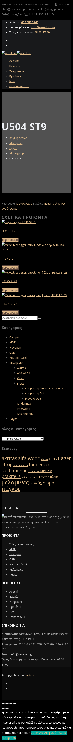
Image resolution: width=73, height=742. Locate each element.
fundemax (39, 465)
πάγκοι (11, 488)
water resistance (29, 477)
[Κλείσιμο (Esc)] (14, 703)
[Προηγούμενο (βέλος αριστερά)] (3, 708)
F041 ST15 (8, 231)
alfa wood (29, 458)
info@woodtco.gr (43, 27)
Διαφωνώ (50, 733)
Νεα (12, 81)
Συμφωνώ (37, 733)
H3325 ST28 (9, 281)
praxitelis (11, 476)
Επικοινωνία (17, 617)
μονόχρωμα (9, 208)
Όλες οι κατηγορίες (21, 544)
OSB (12, 352)
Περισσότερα (10, 240)
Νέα (11, 612)
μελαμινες (59, 203)
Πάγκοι (13, 419)
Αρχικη (14, 61)
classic (44, 459)
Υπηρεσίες (15, 602)
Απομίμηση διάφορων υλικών (44, 388)
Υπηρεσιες (17, 71)
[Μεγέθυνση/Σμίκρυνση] (3, 703)
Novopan (15, 347)
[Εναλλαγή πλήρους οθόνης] (7, 703)
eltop (7, 464)
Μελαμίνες (16, 143)
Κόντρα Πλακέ (18, 358)
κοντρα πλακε (48, 477)
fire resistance (20, 465)
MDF (12, 342)
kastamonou (15, 470)
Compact (15, 337)
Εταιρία (13, 596)
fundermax (24, 403)
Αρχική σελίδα (18, 138)
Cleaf (20, 378)
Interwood (23, 409)
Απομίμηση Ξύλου (36, 393)
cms (53, 458)
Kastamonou (25, 414)
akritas (9, 458)
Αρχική (13, 591)
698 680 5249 (29, 22)
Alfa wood (23, 373)
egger (13, 148)
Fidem (30, 675)
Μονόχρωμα (17, 153)
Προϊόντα (15, 607)
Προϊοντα (16, 76)
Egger (47, 203)
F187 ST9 (7, 258)
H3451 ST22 (9, 304)
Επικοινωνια (19, 86)
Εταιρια (15, 66)
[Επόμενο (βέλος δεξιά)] (7, 708)
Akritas (21, 368)
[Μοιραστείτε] (10, 703)
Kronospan (34, 471)
